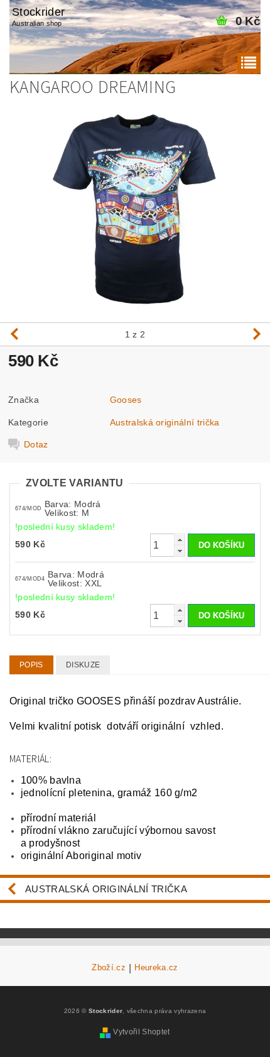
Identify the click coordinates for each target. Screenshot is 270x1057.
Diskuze (83, 664)
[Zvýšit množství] (179, 539)
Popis (31, 664)
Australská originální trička (165, 422)
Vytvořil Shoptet (141, 1031)
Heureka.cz (156, 967)
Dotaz (36, 444)
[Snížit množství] (179, 551)
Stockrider (38, 16)
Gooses (126, 400)
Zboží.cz (109, 967)
